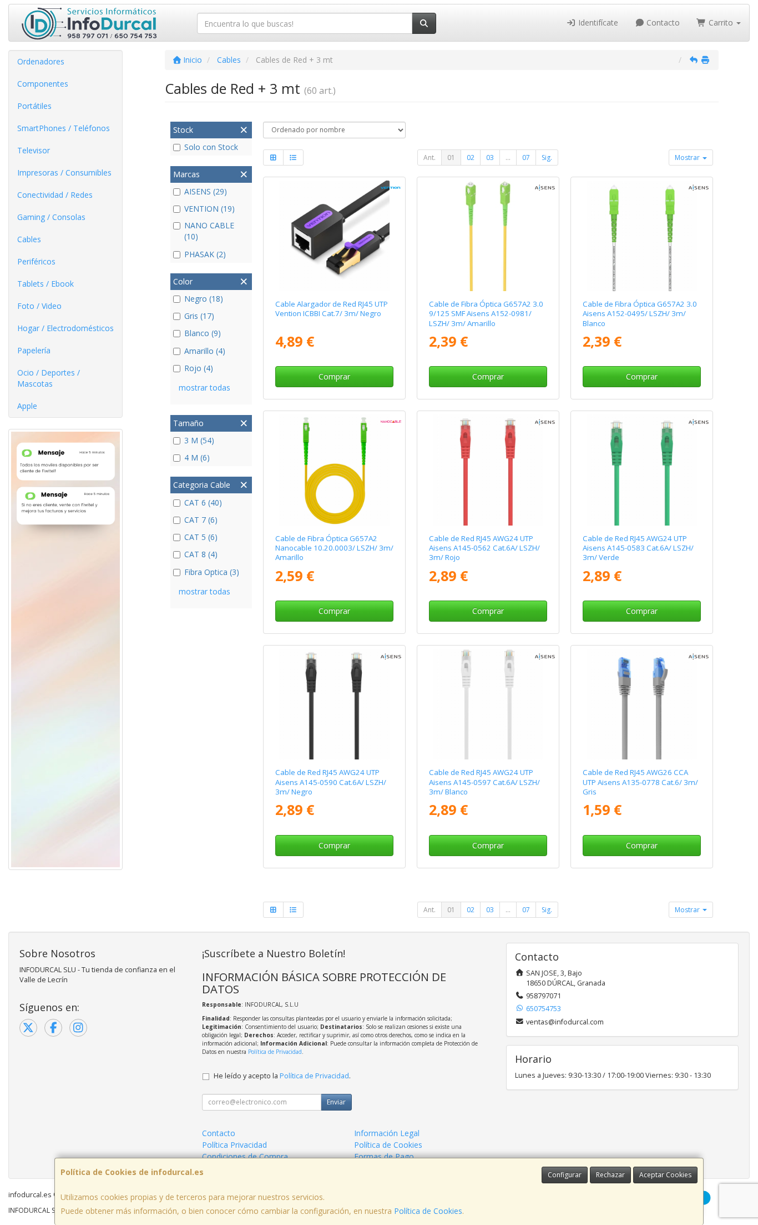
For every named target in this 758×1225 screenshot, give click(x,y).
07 (526, 157)
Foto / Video (39, 306)
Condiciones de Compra (245, 1156)
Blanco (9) (202, 333)
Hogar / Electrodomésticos (65, 328)
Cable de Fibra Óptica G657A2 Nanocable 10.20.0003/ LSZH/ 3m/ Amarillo (334, 548)
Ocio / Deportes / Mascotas (48, 378)
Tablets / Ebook (45, 283)
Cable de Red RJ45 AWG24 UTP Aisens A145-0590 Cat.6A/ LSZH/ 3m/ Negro (330, 782)
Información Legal (387, 1133)
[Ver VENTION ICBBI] (334, 236)
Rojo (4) (198, 368)
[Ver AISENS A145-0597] (488, 704)
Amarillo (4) (204, 351)
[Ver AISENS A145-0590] (334, 704)
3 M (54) (199, 440)
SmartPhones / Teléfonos (63, 128)
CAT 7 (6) (201, 519)
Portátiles (34, 106)
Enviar (336, 1102)
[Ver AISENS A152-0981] (488, 236)
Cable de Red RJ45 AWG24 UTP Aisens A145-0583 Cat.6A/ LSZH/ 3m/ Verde (638, 548)
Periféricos (36, 261)
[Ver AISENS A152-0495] (642, 236)
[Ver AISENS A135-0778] (642, 704)
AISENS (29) (205, 191)
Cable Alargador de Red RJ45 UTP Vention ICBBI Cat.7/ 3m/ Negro (331, 308)
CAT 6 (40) (203, 502)
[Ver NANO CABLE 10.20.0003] (334, 469)
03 (490, 157)
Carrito (720, 22)
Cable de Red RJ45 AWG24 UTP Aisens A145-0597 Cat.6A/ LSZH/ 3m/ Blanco (484, 782)
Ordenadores (40, 61)
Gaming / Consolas (51, 217)
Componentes (42, 83)
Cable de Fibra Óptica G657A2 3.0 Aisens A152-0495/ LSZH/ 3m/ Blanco (640, 313)
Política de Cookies (428, 1211)
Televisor (33, 150)
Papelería (33, 350)
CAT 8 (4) (201, 554)
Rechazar (610, 1174)
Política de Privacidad (275, 1052)
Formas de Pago (384, 1156)
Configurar (565, 1174)
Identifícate (597, 22)
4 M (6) (197, 457)
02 (470, 157)
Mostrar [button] (688, 157)
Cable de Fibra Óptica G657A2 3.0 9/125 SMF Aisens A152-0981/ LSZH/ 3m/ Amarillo (486, 313)
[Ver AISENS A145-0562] (488, 469)
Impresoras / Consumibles (64, 172)
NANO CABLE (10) (209, 231)
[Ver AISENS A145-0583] (642, 469)
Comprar (334, 376)
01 (451, 157)
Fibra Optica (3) (211, 572)
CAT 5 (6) (201, 537)
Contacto (662, 22)
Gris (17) (199, 316)
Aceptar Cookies (665, 1174)
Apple (27, 406)
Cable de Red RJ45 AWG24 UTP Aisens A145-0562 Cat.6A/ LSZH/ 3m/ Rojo (484, 548)
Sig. (547, 157)
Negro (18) (203, 298)
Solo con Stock (211, 147)
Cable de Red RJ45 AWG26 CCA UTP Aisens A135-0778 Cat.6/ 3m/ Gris (640, 782)
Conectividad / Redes (55, 194)
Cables (29, 239)
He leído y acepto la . (282, 1076)
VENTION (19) (209, 208)
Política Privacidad (234, 1144)
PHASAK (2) (205, 254)
